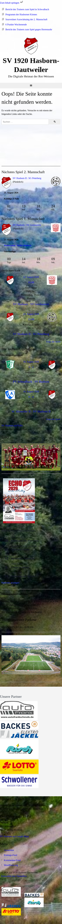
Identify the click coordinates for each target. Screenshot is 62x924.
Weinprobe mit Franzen (23, 576)
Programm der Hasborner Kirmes (21, 14)
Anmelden (9, 850)
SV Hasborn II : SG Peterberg (27, 178)
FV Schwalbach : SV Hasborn (31, 381)
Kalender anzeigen (10, 582)
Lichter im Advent (20, 567)
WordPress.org (11, 865)
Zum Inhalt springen (10, 2)
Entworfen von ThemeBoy (14, 876)
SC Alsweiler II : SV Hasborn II (31, 411)
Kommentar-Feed (12, 860)
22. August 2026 (31, 277)
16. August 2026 (31, 361)
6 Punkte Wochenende (16, 24)
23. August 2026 (31, 314)
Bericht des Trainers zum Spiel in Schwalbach (27, 9)
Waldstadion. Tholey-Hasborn (17, 245)
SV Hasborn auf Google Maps (14, 836)
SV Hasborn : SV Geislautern (27, 225)
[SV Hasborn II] (6, 183)
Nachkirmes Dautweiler (23, 558)
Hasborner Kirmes (20, 549)
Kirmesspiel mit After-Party (25, 540)
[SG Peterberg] (55, 181)
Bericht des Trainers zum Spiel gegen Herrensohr (28, 29)
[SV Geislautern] (55, 228)
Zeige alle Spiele (53, 342)
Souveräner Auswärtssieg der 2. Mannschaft (26, 19)
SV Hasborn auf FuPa (12, 425)
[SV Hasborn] (6, 230)
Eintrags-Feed (10, 855)
